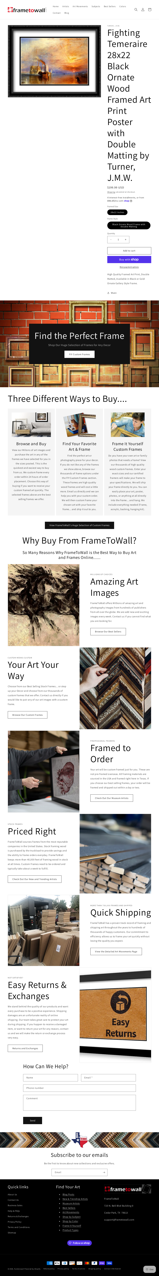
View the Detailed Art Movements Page (116, 951)
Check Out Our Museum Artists (111, 798)
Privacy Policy (14, 1221)
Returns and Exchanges (25, 1048)
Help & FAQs (14, 1211)
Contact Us (13, 1200)
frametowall (19, 1269)
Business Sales (15, 1205)
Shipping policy (94, 1269)
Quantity (111, 233)
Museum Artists (71, 1203)
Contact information (112, 1269)
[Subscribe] (103, 1172)
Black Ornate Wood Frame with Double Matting (128, 225)
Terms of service (78, 1269)
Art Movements (71, 1212)
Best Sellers (69, 1208)
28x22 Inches (117, 212)
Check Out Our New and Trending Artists (34, 879)
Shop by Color (70, 1221)
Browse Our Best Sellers (108, 631)
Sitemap (12, 1232)
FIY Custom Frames (79, 354)
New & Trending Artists (75, 1199)
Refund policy (49, 1269)
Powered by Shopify (33, 1269)
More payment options (129, 267)
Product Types (71, 1230)
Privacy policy (63, 1269)
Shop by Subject (72, 1216)
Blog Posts (68, 1194)
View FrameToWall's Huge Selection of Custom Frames (79, 525)
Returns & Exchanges (18, 1216)
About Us (12, 1194)
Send (32, 1120)
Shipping (111, 192)
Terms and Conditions (19, 1227)
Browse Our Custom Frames (27, 714)
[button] (136, 9)
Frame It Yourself (72, 1225)
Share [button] (114, 292)
